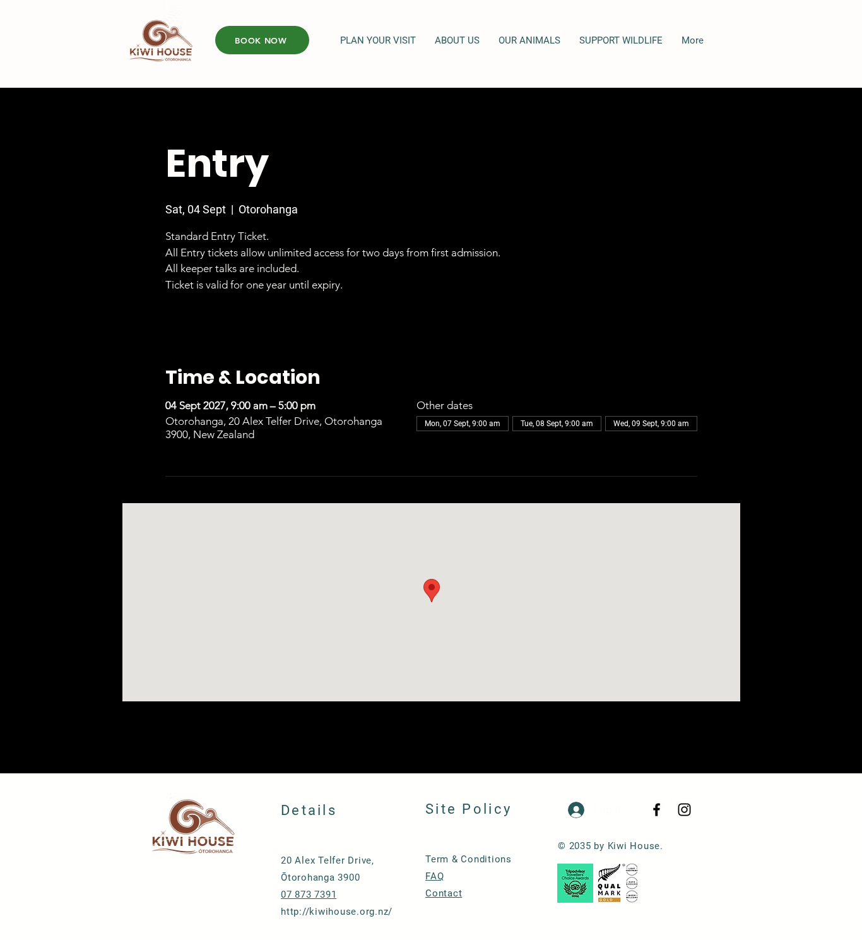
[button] (378, 41)
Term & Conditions (468, 859)
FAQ (434, 876)
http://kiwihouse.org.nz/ (337, 911)
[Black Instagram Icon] (684, 809)
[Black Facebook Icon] (656, 809)
